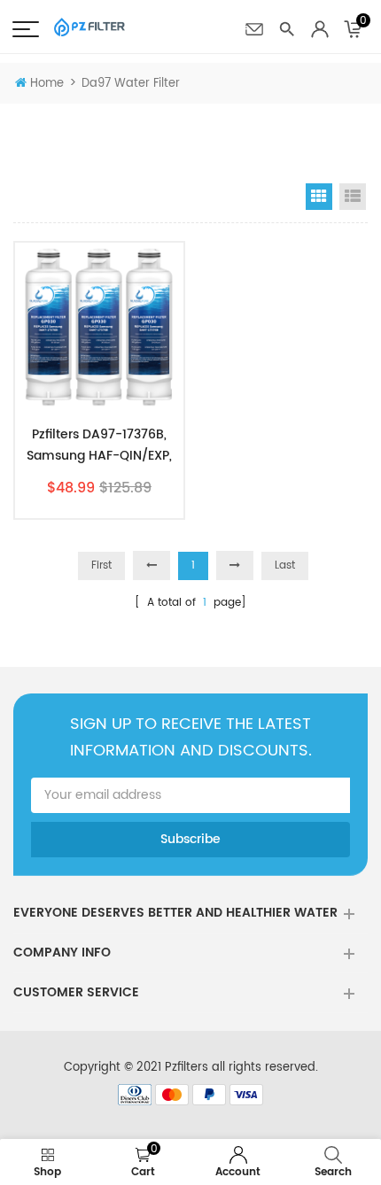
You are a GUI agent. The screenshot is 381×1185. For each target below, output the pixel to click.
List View (352, 196)
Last (285, 565)
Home (47, 83)
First (101, 565)
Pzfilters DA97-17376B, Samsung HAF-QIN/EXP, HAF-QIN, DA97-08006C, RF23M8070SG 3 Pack (99, 445)
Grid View (319, 196)
